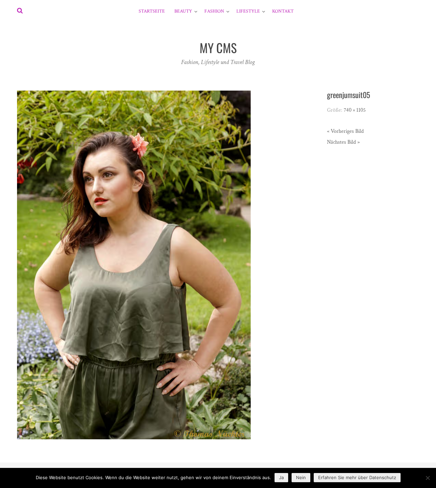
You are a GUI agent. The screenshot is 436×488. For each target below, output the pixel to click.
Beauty (183, 11)
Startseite (152, 11)
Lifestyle (248, 11)
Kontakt (283, 11)
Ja (281, 477)
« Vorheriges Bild (345, 131)
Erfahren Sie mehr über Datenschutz (357, 477)
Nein (301, 477)
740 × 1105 (355, 110)
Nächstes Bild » (343, 142)
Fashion (214, 11)
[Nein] (427, 477)
